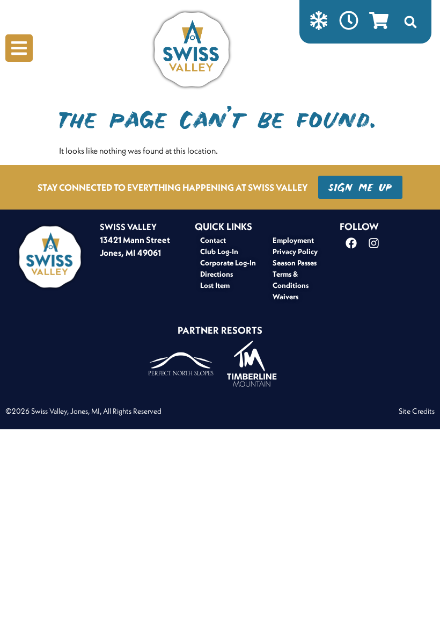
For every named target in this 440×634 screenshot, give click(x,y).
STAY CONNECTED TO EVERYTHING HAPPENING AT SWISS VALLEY (172, 187)
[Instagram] (373, 243)
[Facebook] (351, 243)
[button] (410, 22)
